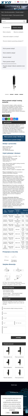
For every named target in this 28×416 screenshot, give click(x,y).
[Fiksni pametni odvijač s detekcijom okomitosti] (19, 351)
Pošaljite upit (6, 115)
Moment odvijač (7, 57)
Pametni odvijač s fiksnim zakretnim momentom (14, 66)
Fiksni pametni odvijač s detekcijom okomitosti (20, 357)
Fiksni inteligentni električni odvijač (9, 367)
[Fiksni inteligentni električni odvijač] (8, 362)
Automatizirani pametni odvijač (20, 367)
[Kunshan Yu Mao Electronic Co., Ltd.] (6, 4)
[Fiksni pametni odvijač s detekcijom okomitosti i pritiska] (8, 351)
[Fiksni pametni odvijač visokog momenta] (14, 83)
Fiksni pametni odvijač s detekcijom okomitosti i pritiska (9, 357)
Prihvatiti (15, 412)
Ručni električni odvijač (9, 53)
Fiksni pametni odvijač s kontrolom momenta (20, 377)
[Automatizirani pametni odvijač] (19, 362)
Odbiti (7, 412)
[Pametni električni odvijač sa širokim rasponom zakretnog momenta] (8, 372)
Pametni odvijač (19, 12)
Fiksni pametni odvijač (6, 15)
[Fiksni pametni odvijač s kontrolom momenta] (19, 372)
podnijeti (18, 337)
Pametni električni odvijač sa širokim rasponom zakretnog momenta (9, 377)
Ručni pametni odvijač (9, 48)
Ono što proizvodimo (10, 12)
